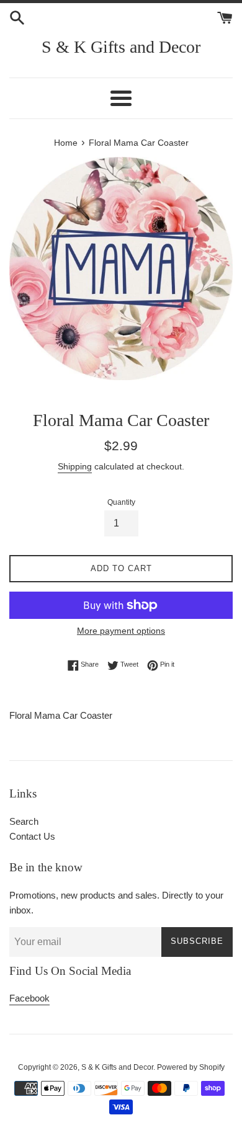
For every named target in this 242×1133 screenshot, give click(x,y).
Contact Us (32, 836)
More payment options (121, 631)
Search (23, 821)
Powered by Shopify (191, 1067)
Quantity (121, 502)
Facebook (29, 998)
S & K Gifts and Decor (121, 46)
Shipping (75, 466)
